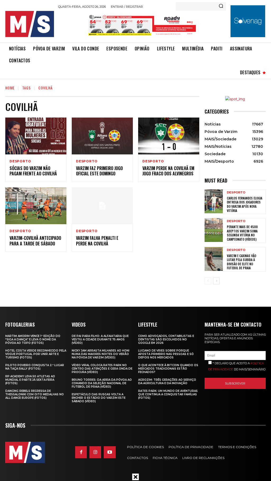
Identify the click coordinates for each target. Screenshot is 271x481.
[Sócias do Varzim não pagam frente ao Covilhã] (35, 136)
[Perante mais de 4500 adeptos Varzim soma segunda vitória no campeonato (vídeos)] (214, 230)
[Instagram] (95, 452)
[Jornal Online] (29, 24)
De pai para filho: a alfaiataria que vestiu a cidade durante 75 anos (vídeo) (100, 339)
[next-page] (216, 281)
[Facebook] (81, 452)
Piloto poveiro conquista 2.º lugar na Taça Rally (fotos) (34, 366)
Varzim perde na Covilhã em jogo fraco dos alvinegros (168, 171)
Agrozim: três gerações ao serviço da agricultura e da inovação (167, 381)
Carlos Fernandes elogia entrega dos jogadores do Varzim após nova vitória (244, 204)
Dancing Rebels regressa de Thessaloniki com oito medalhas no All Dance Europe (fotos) (34, 394)
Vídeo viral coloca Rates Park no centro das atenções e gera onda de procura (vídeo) (102, 368)
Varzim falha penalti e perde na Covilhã (97, 241)
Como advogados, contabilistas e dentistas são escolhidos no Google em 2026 (166, 339)
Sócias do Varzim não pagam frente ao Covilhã (33, 171)
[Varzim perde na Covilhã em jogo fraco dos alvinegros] (168, 136)
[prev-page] (208, 281)
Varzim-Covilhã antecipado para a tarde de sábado (35, 241)
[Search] (221, 6)
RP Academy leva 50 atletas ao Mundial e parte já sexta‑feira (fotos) (30, 380)
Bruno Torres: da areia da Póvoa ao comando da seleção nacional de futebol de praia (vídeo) (102, 383)
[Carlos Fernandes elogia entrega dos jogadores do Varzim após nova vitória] (214, 201)
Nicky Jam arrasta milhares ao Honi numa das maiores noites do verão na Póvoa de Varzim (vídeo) (100, 354)
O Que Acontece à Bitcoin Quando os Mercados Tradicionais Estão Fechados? (168, 368)
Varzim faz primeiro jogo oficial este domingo (99, 171)
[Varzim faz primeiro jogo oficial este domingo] (102, 136)
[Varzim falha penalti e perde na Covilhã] (102, 205)
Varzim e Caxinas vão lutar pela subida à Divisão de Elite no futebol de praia (241, 261)
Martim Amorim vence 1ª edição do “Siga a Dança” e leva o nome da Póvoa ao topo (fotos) (32, 339)
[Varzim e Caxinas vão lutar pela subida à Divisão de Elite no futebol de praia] (214, 259)
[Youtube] (109, 452)
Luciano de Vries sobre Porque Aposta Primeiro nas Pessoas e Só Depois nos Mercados (166, 354)
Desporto (20, 161)
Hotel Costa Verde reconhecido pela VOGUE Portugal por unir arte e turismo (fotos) (35, 354)
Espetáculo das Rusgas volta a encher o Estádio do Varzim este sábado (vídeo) (98, 398)
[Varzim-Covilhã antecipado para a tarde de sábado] (35, 205)
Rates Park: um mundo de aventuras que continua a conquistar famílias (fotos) (168, 394)
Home (10, 87)
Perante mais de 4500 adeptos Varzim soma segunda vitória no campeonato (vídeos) (242, 232)
